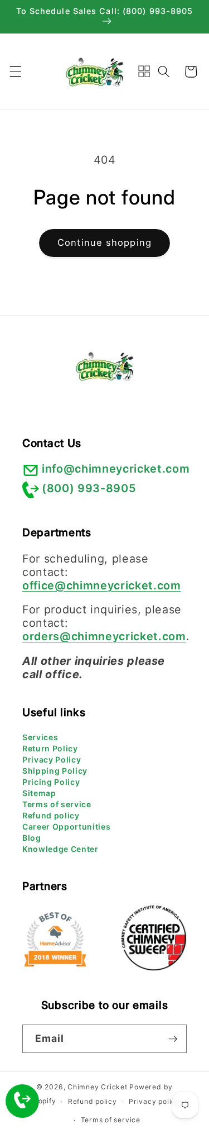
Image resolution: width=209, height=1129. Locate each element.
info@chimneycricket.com (115, 468)
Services (40, 737)
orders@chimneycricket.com (104, 636)
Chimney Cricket (97, 1087)
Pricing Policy (51, 782)
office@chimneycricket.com (101, 585)
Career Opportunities (66, 826)
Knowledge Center (60, 849)
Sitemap (39, 793)
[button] (15, 71)
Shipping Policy (55, 770)
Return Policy (50, 748)
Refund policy (51, 815)
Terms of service (56, 804)
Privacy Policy (51, 759)
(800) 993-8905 (89, 488)
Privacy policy (154, 1101)
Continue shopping (104, 242)
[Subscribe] (172, 1039)
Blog (31, 837)
